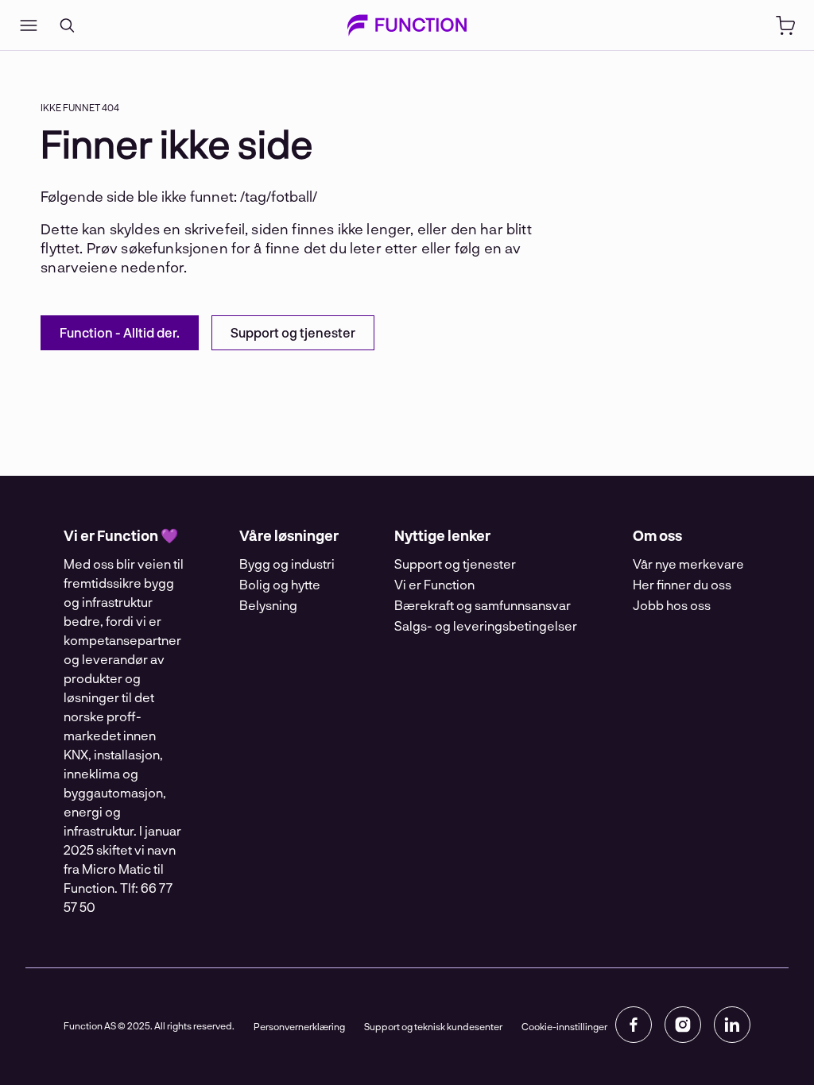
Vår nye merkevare (688, 563)
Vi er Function (434, 584)
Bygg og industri (287, 563)
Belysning (268, 604)
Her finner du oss (682, 584)
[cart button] (785, 25)
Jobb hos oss (672, 604)
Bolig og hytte (279, 584)
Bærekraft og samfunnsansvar (482, 604)
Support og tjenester (455, 563)
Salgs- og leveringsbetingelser (485, 625)
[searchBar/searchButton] (66, 25)
